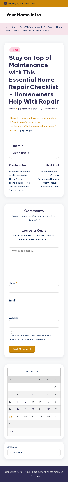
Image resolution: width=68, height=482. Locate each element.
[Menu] (62, 15)
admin (18, 146)
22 (48, 409)
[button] (21, 152)
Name (13, 283)
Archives (12, 447)
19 (25, 409)
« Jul (12, 432)
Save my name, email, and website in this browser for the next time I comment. (30, 337)
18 (18, 409)
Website (13, 318)
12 (25, 401)
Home (7, 27)
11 (17, 401)
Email (12, 300)
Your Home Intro (23, 14)
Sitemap (35, 476)
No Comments (51, 108)
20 (33, 409)
